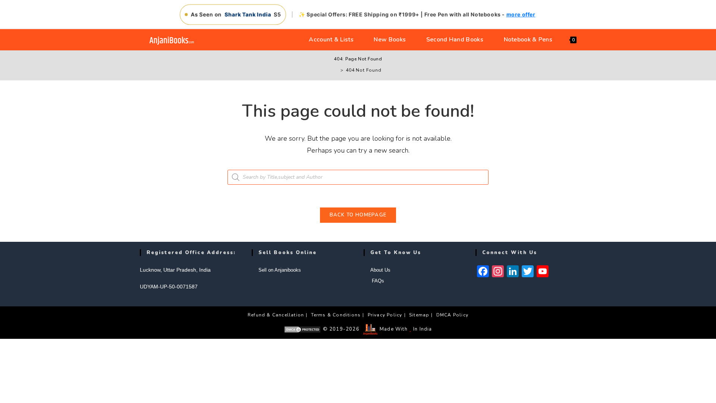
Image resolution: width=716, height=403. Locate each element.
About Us (380, 270)
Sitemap (419, 315)
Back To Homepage (358, 215)
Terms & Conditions (336, 315)
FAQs (377, 281)
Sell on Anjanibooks (279, 270)
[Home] (336, 70)
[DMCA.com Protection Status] (302, 329)
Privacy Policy (385, 315)
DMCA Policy (452, 315)
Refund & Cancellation (276, 315)
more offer (521, 14)
